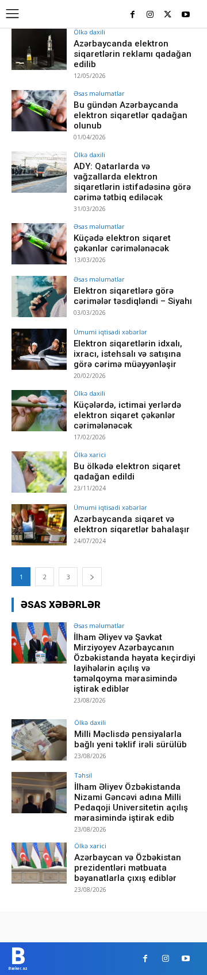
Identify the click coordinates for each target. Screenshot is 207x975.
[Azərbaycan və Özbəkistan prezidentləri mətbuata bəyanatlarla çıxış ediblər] (39, 863)
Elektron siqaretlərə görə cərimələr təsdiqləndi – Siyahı (133, 296)
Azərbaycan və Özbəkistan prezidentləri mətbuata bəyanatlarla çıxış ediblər (127, 867)
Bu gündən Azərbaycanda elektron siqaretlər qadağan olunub (130, 115)
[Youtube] (185, 15)
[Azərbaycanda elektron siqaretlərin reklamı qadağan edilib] (39, 49)
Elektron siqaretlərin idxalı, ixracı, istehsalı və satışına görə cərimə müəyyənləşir (128, 353)
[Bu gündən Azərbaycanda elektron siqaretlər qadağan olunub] (39, 110)
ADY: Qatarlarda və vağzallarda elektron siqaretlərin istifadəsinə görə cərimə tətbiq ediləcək (132, 181)
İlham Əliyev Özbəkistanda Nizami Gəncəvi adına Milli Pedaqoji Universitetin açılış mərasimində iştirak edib (131, 802)
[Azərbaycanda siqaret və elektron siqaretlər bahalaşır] (39, 524)
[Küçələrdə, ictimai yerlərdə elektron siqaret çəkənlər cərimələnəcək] (39, 410)
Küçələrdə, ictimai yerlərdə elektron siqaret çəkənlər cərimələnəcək (127, 415)
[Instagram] (150, 15)
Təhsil (83, 775)
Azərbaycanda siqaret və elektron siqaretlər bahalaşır (132, 524)
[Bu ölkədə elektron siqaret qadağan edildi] (39, 472)
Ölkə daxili (89, 32)
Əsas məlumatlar (99, 93)
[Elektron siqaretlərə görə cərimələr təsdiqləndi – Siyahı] (39, 296)
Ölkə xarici (90, 454)
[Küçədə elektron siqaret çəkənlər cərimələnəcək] (39, 243)
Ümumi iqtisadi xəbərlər (110, 332)
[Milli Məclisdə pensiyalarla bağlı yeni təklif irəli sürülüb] (39, 739)
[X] (168, 15)
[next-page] (92, 576)
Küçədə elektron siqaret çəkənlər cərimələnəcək (122, 243)
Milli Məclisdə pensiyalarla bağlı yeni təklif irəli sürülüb (130, 739)
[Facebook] (132, 15)
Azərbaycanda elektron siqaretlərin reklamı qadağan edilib (132, 53)
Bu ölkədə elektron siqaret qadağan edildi (127, 471)
